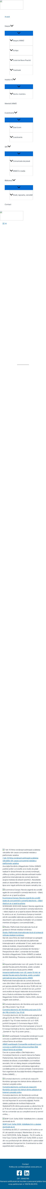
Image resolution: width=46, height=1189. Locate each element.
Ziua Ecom (17, 127)
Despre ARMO (18, 41)
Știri (6, 147)
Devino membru (19, 94)
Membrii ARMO (11, 103)
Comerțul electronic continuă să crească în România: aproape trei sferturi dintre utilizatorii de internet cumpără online (22, 1090)
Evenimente (9, 113)
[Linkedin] (27, 1175)
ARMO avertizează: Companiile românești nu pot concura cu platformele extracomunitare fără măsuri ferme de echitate (22, 1047)
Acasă (7, 17)
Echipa (15, 50)
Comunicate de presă (21, 161)
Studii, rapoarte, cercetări (23, 195)
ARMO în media (19, 171)
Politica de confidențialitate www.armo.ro (25, 1167)
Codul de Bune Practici (22, 60)
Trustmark (17, 70)
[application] (11, 26)
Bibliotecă (8, 180)
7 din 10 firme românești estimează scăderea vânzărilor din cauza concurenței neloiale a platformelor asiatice (20, 861)
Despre (7, 26)
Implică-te (9, 80)
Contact (8, 204)
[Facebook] (19, 1175)
